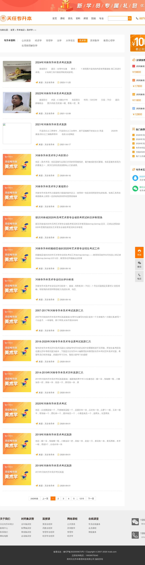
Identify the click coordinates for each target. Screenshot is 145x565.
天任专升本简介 (7, 524)
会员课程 (92, 528)
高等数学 (94, 40)
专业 (101, 18)
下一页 (91, 498)
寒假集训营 (26, 532)
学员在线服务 (94, 524)
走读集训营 (26, 536)
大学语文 (70, 40)
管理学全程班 (48, 532)
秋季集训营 (26, 528)
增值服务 (92, 532)
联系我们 (4, 532)
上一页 (45, 498)
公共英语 (26, 40)
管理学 (49, 40)
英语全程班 (47, 524)
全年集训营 (26, 524)
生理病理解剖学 (30, 45)
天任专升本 (50, 82)
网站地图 (4, 536)
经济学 (38, 40)
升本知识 (21, 29)
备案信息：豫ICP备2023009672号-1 (69, 551)
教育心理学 (109, 40)
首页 (54, 18)
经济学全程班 (48, 536)
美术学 (30, 29)
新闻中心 (4, 528)
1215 (81, 498)
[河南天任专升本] (22, 17)
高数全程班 (47, 528)
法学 (59, 40)
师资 (86, 18)
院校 (93, 18)
